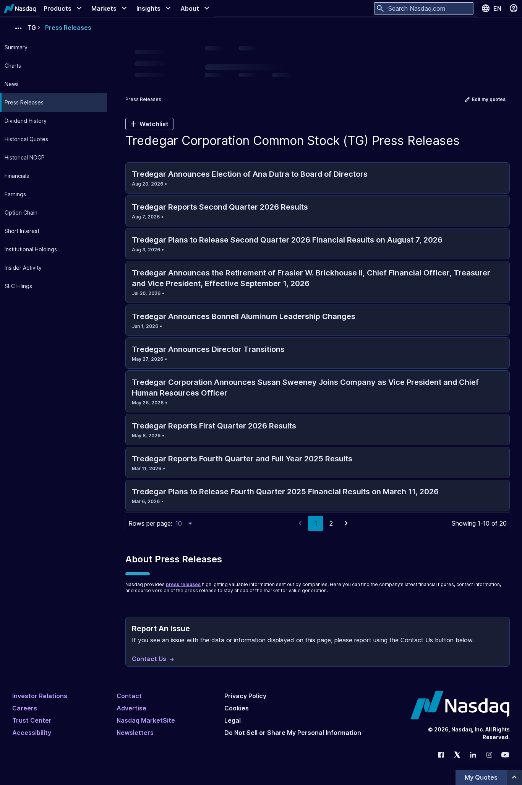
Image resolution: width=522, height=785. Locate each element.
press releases (183, 584)
